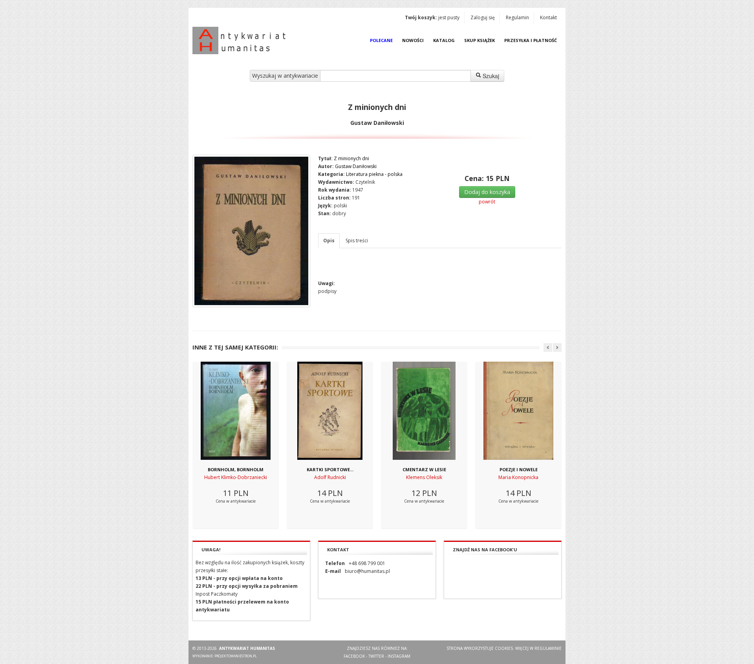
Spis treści (357, 240)
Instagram (399, 656)
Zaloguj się (482, 17)
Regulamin (517, 17)
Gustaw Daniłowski (356, 166)
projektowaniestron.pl (235, 656)
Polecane (381, 40)
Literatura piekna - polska (374, 174)
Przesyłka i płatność (530, 40)
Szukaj (490, 76)
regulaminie (548, 648)
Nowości (413, 40)
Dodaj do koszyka (487, 192)
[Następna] (557, 347)
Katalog (444, 40)
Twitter (376, 656)
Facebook (354, 656)
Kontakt (548, 17)
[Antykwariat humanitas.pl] (241, 40)
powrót (487, 201)
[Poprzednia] (548, 347)
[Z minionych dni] (251, 231)
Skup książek (479, 40)
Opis (329, 240)
